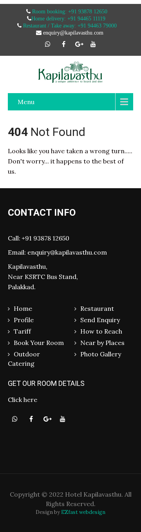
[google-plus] (79, 44)
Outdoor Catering (24, 358)
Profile (24, 320)
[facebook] (63, 44)
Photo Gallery (100, 354)
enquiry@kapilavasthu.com (67, 252)
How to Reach (101, 331)
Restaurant (97, 308)
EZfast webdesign (83, 512)
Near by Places (102, 343)
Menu (26, 102)
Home (23, 308)
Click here (22, 400)
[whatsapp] (48, 44)
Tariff (22, 331)
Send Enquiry (100, 320)
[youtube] (93, 44)
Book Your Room (39, 343)
